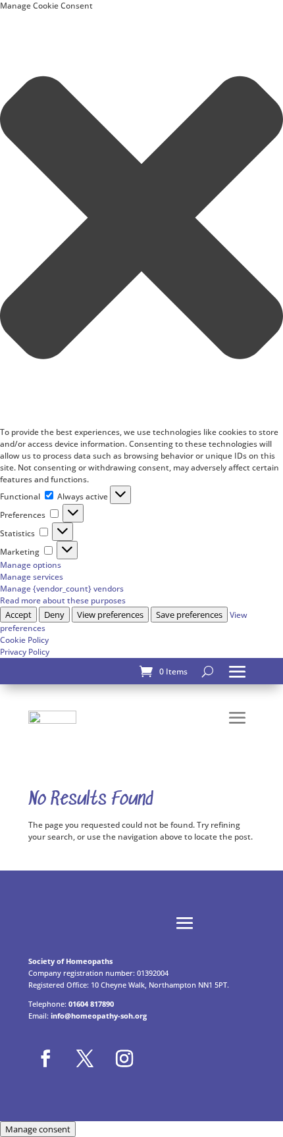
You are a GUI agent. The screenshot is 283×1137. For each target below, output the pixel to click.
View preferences (110, 614)
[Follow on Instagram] (124, 1059)
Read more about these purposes (63, 600)
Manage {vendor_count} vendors (62, 588)
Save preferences (189, 614)
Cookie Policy (24, 639)
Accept (18, 614)
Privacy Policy (24, 651)
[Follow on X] (85, 1059)
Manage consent (37, 1129)
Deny (54, 614)
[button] (141, 219)
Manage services (31, 576)
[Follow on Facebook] (45, 1059)
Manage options (30, 564)
